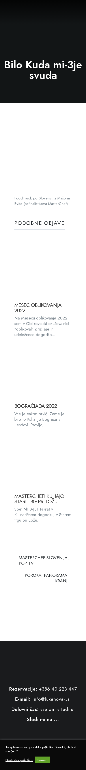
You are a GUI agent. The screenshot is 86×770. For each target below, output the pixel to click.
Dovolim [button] (42, 760)
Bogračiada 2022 (35, 406)
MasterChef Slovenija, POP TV (44, 560)
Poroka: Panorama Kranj (46, 578)
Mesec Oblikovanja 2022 (38, 307)
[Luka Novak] (5, 8)
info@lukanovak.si (51, 699)
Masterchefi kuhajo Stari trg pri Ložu (39, 498)
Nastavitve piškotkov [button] (19, 760)
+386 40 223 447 (58, 689)
